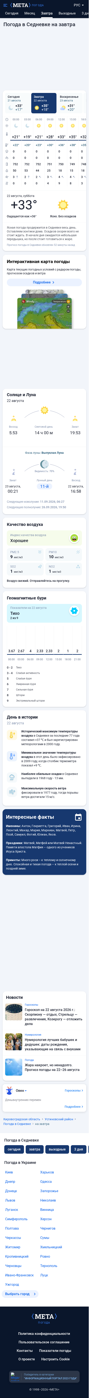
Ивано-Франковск (19, 1275)
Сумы (44, 1238)
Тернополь (48, 1266)
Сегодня (11, 13)
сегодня (14, 1149)
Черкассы (13, 1238)
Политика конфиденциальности (44, 1334)
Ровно (45, 1256)
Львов (10, 1200)
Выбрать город (17, 1294)
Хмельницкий (51, 1247)
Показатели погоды (55, 1351)
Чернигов (47, 1228)
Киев (9, 1172)
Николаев (48, 1200)
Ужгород (12, 1285)
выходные (67, 13)
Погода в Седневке (17, 1124)
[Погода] (44, 1316)
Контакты (25, 1351)
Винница (47, 1210)
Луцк (44, 1275)
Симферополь (16, 1219)
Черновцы (13, 1266)
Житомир (12, 1247)
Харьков (47, 1172)
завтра (34, 1149)
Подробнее (42, 282)
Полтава (12, 1228)
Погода (38, 5)
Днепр (10, 1182)
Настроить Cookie (55, 1359)
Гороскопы (73, 1090)
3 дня (86, 13)
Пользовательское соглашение (44, 1342)
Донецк (11, 1191)
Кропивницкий (16, 1256)
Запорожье (49, 1191)
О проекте (26, 1359)
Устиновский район (59, 1119)
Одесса (46, 1182)
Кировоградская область (21, 1119)
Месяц (29, 13)
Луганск (11, 1210)
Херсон (46, 1219)
